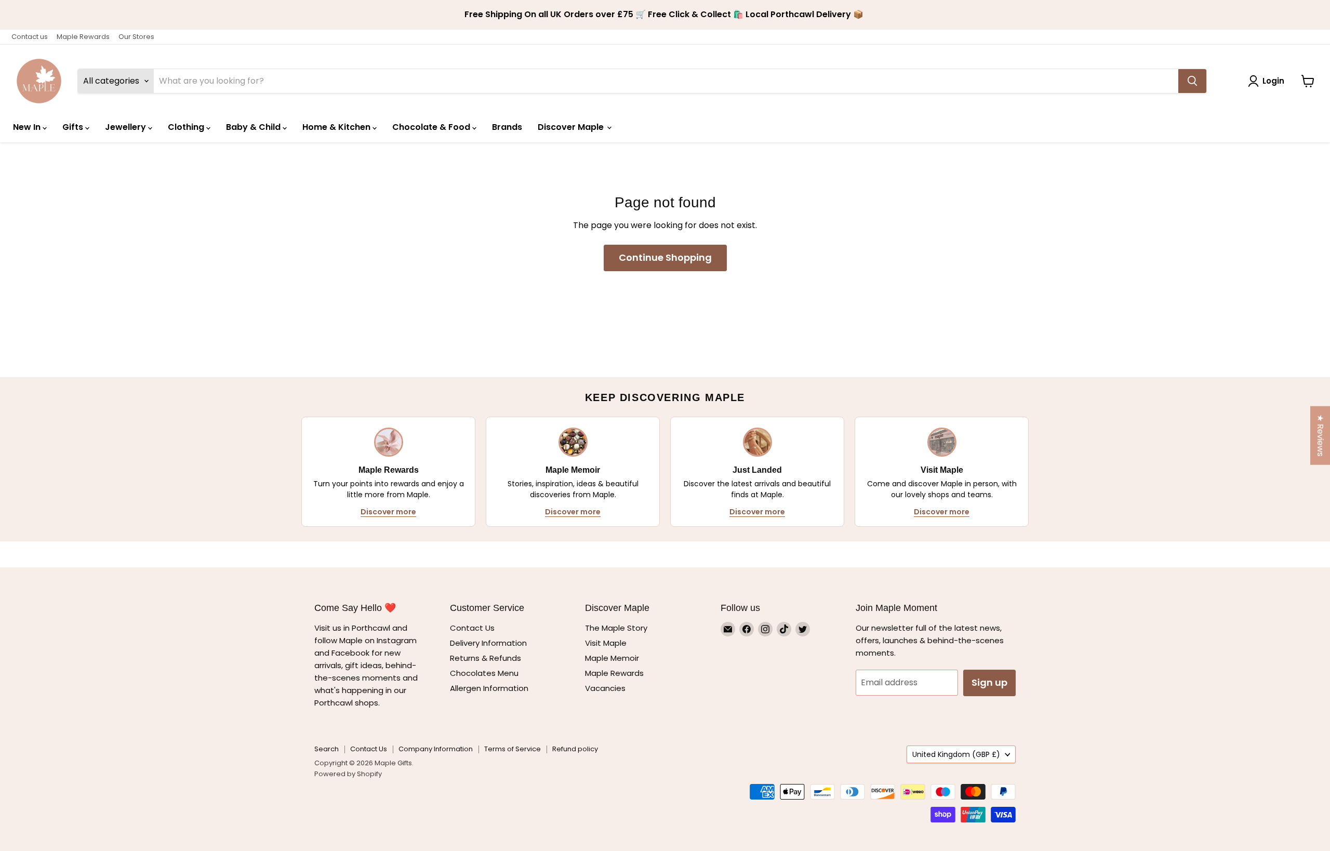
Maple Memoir (612, 658)
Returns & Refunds (485, 658)
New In (28, 127)
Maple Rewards (83, 37)
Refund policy (575, 749)
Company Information (435, 749)
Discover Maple (572, 127)
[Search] (1192, 81)
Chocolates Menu (484, 673)
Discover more (388, 512)
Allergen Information (489, 688)
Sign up (989, 682)
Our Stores (136, 37)
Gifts (73, 127)
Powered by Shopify (348, 774)
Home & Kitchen (337, 127)
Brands (507, 127)
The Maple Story (617, 627)
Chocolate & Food (432, 127)
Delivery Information (488, 642)
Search (326, 749)
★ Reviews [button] (1320, 436)
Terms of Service (512, 749)
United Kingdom (956, 754)
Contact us (29, 37)
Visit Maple (606, 642)
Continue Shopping (665, 257)
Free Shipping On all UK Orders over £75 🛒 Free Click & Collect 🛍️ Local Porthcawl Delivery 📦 (665, 14)
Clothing (187, 127)
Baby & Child (254, 127)
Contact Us (472, 627)
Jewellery (126, 127)
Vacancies (605, 688)
